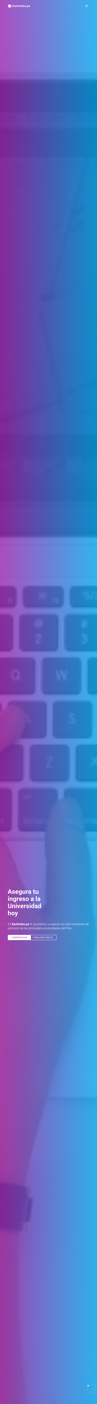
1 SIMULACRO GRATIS (42, 937)
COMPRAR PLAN (19, 937)
